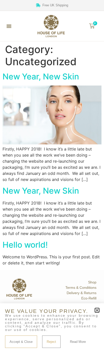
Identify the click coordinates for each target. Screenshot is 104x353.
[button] (9, 26)
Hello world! (25, 245)
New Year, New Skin (41, 76)
